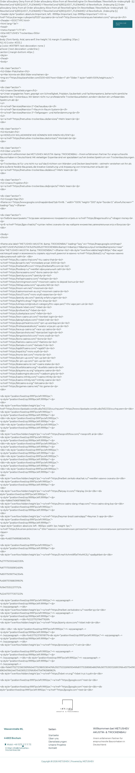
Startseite (40, 19)
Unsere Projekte (94, 19)
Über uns (54, 19)
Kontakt (39, 28)
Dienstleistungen (72, 19)
